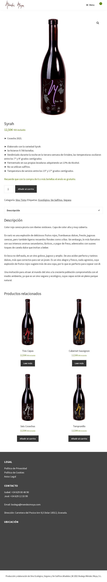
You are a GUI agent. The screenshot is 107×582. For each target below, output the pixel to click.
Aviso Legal (10, 476)
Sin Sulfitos (56, 200)
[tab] (53, 210)
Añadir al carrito (26, 189)
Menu (91, 4)
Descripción (13, 210)
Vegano (67, 200)
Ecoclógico (44, 200)
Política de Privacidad (15, 468)
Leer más (27, 363)
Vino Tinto (21, 200)
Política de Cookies (14, 472)
